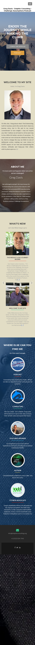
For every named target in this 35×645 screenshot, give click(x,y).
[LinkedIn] (20, 547)
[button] (2, 281)
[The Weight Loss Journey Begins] (17, 243)
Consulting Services (17, 46)
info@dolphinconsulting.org (17, 533)
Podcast (17, 53)
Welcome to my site (17, 308)
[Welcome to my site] (17, 294)
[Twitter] (17, 547)
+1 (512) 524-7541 (17, 538)
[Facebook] (14, 547)
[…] (19, 279)
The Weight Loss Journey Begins (17, 258)
